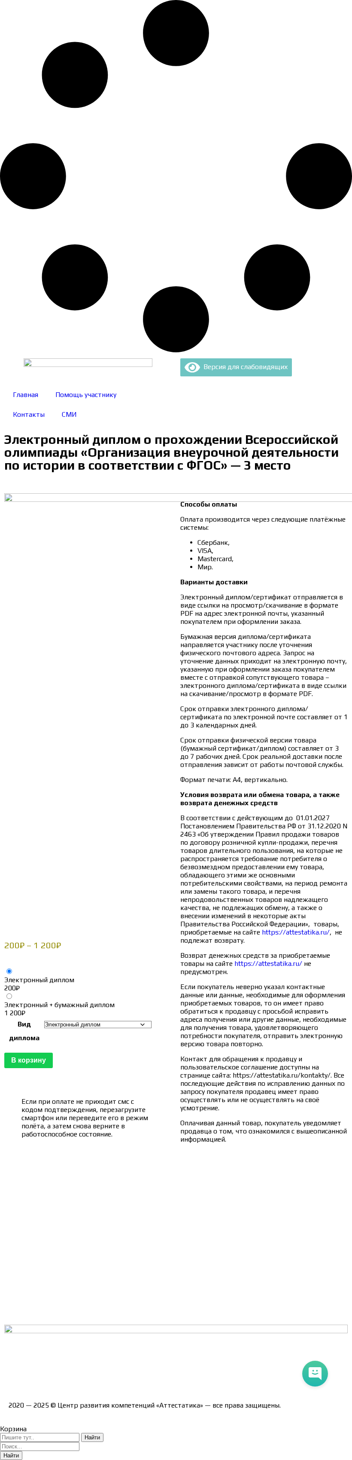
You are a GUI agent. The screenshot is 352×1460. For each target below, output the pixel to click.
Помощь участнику (85, 395)
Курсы (18, 1279)
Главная (25, 395)
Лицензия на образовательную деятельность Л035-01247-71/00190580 (123, 1375)
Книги (18, 1309)
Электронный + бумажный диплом (59, 1005)
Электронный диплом (39, 980)
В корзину (28, 1060)
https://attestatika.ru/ (296, 932)
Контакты (29, 414)
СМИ (69, 414)
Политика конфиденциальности (60, 1234)
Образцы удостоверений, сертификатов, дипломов (90, 1189)
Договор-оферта (35, 1219)
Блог (16, 1294)
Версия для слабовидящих (244, 367)
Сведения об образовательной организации (79, 1174)
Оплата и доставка (38, 1204)
